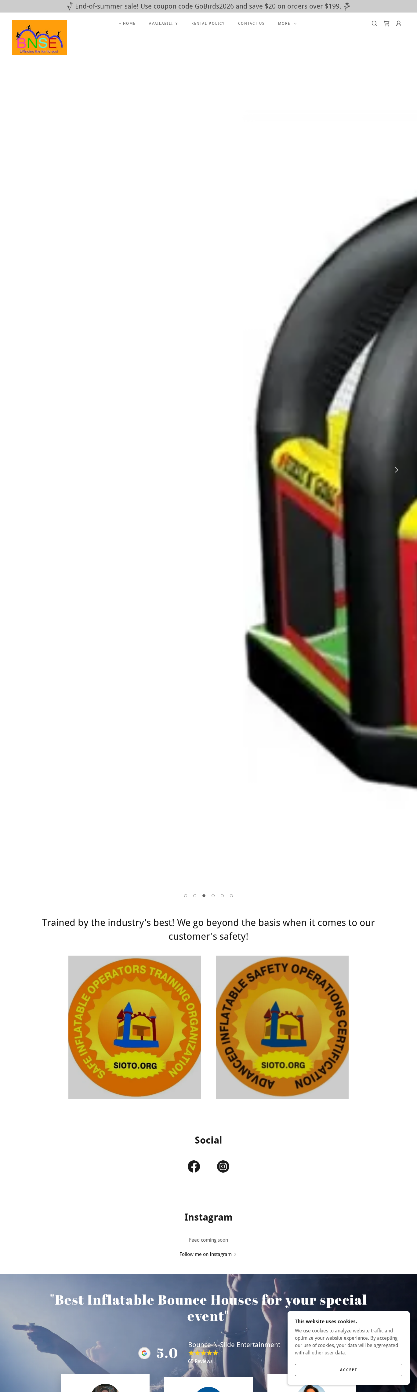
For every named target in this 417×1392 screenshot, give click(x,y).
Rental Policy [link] (207, 23)
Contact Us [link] (251, 23)
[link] (39, 22)
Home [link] (129, 23)
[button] (286, 23)
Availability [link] (163, 23)
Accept (348, 1370)
